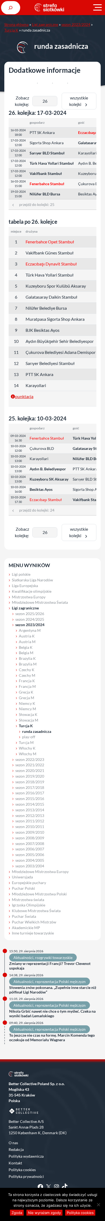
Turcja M (26, 742)
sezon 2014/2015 (29, 804)
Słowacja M (28, 720)
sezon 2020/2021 (29, 770)
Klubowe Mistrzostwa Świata (36, 910)
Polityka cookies (22, 1169)
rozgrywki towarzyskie (53, 957)
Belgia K (26, 647)
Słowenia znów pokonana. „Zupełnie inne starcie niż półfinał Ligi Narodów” (52, 989)
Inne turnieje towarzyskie (33, 933)
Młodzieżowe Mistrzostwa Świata (40, 602)
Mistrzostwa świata (28, 899)
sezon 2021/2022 (29, 765)
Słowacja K (28, 714)
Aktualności (23, 957)
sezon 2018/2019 (29, 781)
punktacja (24, 396)
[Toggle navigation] (97, 7)
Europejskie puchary (29, 882)
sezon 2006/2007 (29, 849)
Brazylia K (27, 658)
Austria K (27, 636)
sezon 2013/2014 (29, 810)
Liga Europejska (25, 585)
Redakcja (16, 1149)
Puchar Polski (23, 888)
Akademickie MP (26, 927)
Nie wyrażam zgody (44, 1212)
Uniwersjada (22, 877)
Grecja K (26, 692)
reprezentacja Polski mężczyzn (60, 981)
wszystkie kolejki (78, 101)
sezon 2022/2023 (29, 759)
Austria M (27, 641)
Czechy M (27, 675)
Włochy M (27, 753)
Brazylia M (28, 664)
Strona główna (16, 24)
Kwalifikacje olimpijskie (31, 591)
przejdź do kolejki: (34, 204)
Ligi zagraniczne (45, 24)
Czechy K (26, 669)
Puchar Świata (24, 916)
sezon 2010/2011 (29, 826)
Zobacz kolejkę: (22, 101)
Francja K (27, 680)
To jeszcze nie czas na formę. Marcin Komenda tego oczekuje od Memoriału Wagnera (52, 1037)
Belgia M (26, 652)
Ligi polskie (21, 574)
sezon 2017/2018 (29, 787)
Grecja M (26, 697)
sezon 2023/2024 (75, 24)
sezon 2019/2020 (29, 776)
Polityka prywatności (26, 1176)
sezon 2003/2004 (29, 866)
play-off (28, 736)
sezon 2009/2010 (29, 832)
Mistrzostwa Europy (29, 597)
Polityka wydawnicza (26, 1156)
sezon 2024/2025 (29, 619)
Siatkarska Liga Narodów (32, 580)
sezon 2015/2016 (29, 798)
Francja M (27, 686)
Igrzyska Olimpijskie (28, 905)
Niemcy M (27, 708)
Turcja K (11, 30)
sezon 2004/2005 (29, 860)
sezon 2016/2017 (29, 793)
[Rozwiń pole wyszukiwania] (10, 7)
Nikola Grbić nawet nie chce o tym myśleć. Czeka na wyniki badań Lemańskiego (52, 1013)
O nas (13, 1142)
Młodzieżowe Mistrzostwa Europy (40, 871)
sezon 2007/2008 (29, 843)
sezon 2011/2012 (29, 821)
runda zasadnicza (36, 731)
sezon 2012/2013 (29, 815)
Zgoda (17, 1212)
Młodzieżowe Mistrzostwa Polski (39, 894)
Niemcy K (27, 703)
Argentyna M (30, 630)
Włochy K (27, 748)
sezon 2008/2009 (29, 838)
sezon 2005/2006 (29, 854)
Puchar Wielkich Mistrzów (34, 922)
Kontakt (15, 1163)
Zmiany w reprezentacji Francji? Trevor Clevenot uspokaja (49, 965)
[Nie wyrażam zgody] (98, 1204)
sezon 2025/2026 (29, 613)
